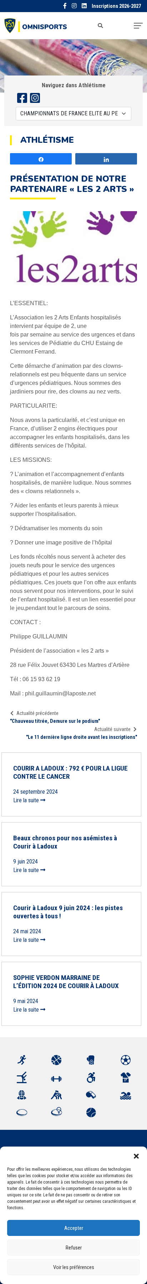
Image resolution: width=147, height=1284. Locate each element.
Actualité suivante (112, 729)
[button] (136, 1155)
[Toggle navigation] (138, 25)
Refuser (74, 1247)
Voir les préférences (73, 1267)
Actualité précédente (37, 713)
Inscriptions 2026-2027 (116, 6)
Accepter (73, 1228)
